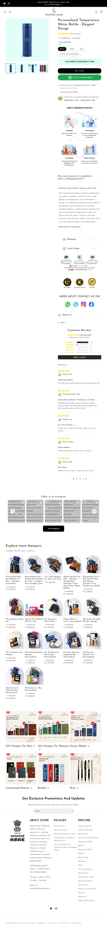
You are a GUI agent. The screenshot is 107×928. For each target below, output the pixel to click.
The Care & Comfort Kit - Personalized (89, 654)
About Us (81, 892)
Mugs (80, 865)
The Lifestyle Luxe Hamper (14, 653)
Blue (62, 49)
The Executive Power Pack (50, 620)
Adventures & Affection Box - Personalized (12, 690)
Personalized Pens (85, 849)
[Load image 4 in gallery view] (44, 68)
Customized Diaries (17, 788)
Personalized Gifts (85, 841)
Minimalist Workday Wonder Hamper (92, 620)
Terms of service (64, 923)
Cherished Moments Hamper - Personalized (34, 654)
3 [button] (80, 478)
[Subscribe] (71, 811)
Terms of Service (60, 830)
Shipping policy (77, 923)
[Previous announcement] (34, 3)
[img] (63, 371)
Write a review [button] (79, 357)
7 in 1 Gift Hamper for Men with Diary (53, 578)
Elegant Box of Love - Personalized (72, 620)
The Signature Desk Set (15, 620)
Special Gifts (83, 834)
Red (81, 49)
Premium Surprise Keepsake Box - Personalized (71, 654)
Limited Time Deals (85, 830)
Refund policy (41, 923)
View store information (69, 92)
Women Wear (83, 857)
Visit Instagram (53, 529)
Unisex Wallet (78, 746)
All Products (83, 885)
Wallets (81, 853)
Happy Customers (85, 826)
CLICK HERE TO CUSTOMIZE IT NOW (79, 62)
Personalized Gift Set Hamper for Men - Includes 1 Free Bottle (13, 580)
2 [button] (76, 478)
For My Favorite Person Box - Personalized (51, 654)
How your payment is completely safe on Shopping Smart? (65, 847)
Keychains (82, 861)
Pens (73, 788)
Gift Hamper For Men (19, 746)
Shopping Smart (16, 923)
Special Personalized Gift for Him (34, 620)
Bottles (42, 788)
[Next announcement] (73, 3)
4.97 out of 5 (85, 335)
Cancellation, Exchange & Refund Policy (64, 839)
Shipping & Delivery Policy (64, 834)
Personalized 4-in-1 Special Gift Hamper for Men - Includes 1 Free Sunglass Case (34, 580)
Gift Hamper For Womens (53, 746)
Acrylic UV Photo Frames (88, 838)
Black (72, 49)
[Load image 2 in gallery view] (22, 68)
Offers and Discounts (86, 900)
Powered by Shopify (28, 923)
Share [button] (63, 322)
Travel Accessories (85, 869)
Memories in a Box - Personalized (34, 689)
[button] (4, 11)
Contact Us (82, 896)
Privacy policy (52, 923)
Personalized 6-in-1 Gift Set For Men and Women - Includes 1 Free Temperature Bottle (91, 581)
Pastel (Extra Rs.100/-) (69, 54)
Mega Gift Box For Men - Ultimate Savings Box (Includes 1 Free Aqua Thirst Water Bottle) (72, 582)
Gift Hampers (83, 873)
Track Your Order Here (87, 889)
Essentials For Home (86, 877)
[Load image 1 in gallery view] (11, 68)
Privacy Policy (59, 826)
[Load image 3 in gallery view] (33, 68)
